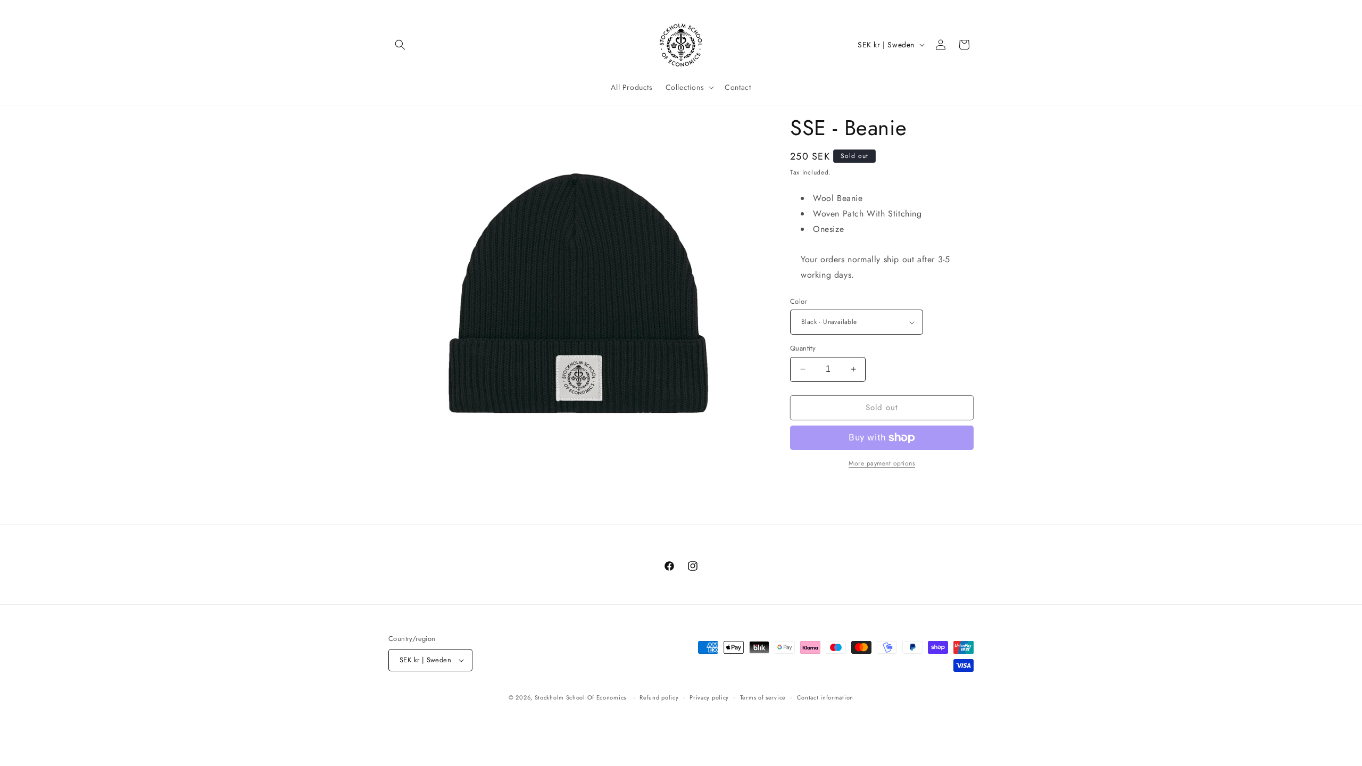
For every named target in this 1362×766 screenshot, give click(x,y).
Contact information (825, 697)
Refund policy (659, 697)
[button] (400, 44)
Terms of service (763, 697)
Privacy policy (709, 697)
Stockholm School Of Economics (580, 697)
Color (798, 301)
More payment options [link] (882, 463)
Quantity (803, 348)
